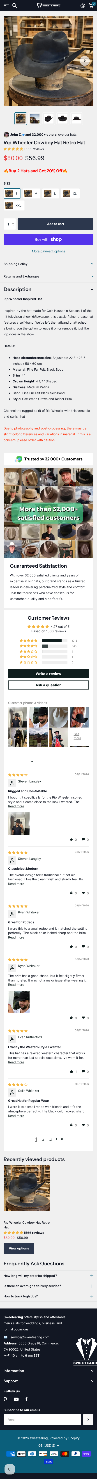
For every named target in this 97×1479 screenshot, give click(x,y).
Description (17, 289)
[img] (18, 775)
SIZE (7, 183)
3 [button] (51, 1139)
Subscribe (88, 1419)
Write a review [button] (48, 673)
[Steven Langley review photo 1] (19, 823)
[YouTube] (16, 1399)
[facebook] (26, 1399)
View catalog (6, 6)
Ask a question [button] (48, 685)
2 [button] (43, 1139)
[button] (85, 61)
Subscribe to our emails (22, 1410)
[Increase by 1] (14, 220)
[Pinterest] (5, 1399)
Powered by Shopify (65, 1438)
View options (19, 1248)
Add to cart (55, 224)
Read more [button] (16, 806)
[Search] (14, 5)
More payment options (48, 251)
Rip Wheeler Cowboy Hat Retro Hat (27, 1225)
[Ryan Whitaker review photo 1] (19, 1001)
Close (48, 1371)
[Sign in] (83, 5)
